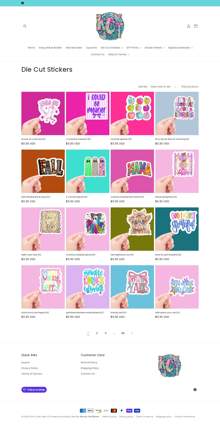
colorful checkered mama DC (127, 197)
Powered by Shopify (61, 416)
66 (122, 333)
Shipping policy (164, 416)
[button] (25, 26)
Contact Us (88, 373)
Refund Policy (89, 362)
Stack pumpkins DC (166, 197)
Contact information (185, 416)
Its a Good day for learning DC (172, 139)
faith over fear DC (31, 254)
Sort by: (143, 86)
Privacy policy (126, 416)
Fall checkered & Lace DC (35, 197)
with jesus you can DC (167, 312)
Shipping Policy (90, 368)
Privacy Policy (29, 368)
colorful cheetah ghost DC (81, 254)
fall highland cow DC (122, 254)
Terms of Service (31, 373)
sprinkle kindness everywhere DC (85, 312)
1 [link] (88, 333)
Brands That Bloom (89, 416)
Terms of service (144, 416)
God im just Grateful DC (168, 254)
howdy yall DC (119, 312)
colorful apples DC (121, 139)
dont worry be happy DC (35, 312)
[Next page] (131, 333)
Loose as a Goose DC (33, 139)
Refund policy (109, 416)
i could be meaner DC (78, 139)
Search (25, 362)
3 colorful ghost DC (76, 197)
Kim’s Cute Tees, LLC (40, 416)
